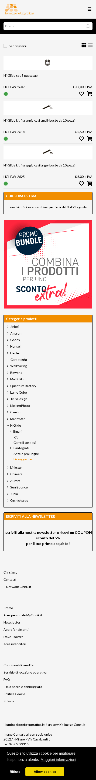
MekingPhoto (20, 406)
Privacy (8, 701)
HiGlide (15, 425)
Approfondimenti (15, 629)
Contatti (9, 579)
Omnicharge (19, 500)
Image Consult (75, 725)
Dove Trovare (13, 637)
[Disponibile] (5, 94)
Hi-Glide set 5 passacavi (20, 75)
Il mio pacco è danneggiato (22, 687)
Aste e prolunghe (26, 454)
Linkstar (16, 467)
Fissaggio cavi (23, 459)
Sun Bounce (19, 487)
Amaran (15, 333)
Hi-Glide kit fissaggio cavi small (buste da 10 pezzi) (39, 120)
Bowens (16, 373)
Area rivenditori (14, 644)
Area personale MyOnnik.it (22, 615)
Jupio (14, 494)
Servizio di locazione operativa (25, 672)
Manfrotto (17, 419)
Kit (16, 437)
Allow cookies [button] (45, 771)
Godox (15, 340)
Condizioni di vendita (18, 665)
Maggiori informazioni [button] (58, 760)
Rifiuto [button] (15, 771)
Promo (8, 608)
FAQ (6, 679)
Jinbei (14, 327)
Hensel (15, 346)
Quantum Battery (23, 386)
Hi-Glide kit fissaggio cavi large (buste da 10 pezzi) (39, 165)
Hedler (15, 353)
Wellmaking (18, 366)
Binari (17, 431)
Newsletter (11, 622)
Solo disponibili (18, 46)
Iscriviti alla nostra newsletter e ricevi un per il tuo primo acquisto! (48, 538)
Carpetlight (18, 360)
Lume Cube (18, 392)
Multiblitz (17, 379)
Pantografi (21, 448)
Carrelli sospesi (25, 443)
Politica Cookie (14, 694)
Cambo (15, 412)
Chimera (16, 474)
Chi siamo (10, 572)
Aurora (15, 481)
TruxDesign (18, 399)
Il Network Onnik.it (17, 587)
